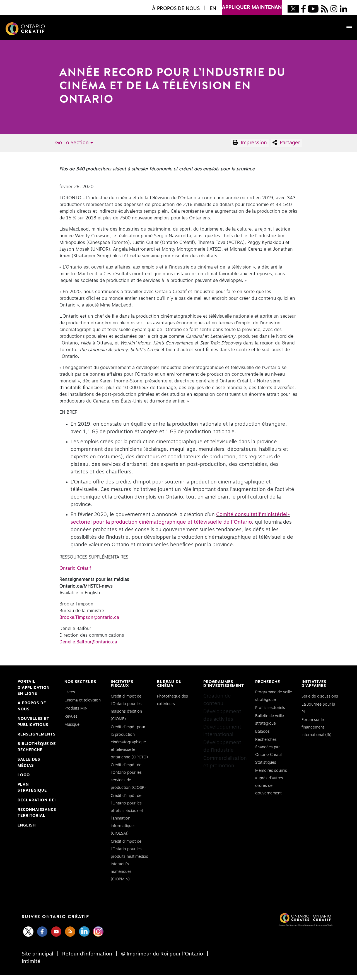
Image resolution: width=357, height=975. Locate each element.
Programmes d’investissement (223, 684)
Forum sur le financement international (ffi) (316, 727)
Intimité (31, 961)
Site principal (38, 954)
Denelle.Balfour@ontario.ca (88, 642)
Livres (69, 692)
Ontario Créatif (75, 568)
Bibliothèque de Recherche (37, 747)
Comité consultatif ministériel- (253, 514)
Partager (289, 142)
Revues (71, 716)
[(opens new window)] (293, 8)
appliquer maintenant (252, 7)
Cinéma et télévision (82, 700)
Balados (262, 732)
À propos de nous (32, 706)
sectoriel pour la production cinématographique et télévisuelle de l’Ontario (161, 522)
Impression (253, 142)
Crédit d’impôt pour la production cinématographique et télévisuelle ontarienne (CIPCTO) (129, 742)
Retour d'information (87, 954)
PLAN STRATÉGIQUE (32, 788)
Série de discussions (319, 696)
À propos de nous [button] (176, 8)
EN (213, 8)
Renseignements (37, 734)
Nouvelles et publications (33, 722)
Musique (71, 725)
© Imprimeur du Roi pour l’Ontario (162, 954)
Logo (24, 775)
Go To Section (72, 142)
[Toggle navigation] (346, 28)
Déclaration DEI (37, 801)
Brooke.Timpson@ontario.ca (89, 617)
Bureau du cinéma (169, 684)
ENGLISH (27, 825)
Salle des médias (29, 763)
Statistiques (265, 763)
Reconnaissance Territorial (37, 813)
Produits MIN (76, 708)
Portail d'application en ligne (34, 688)
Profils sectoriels (270, 708)
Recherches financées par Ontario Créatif (268, 747)
